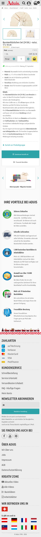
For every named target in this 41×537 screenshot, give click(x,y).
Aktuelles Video (11, 481)
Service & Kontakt (9, 378)
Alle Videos (9, 486)
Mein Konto (7, 393)
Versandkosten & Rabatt (12, 383)
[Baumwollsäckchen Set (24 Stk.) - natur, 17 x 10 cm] (21, 19)
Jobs (4, 454)
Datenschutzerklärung (12, 469)
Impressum (6, 459)
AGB (3, 464)
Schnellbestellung (10, 373)
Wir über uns (7, 449)
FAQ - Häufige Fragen (11, 388)
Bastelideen (10, 491)
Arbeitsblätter (10, 496)
